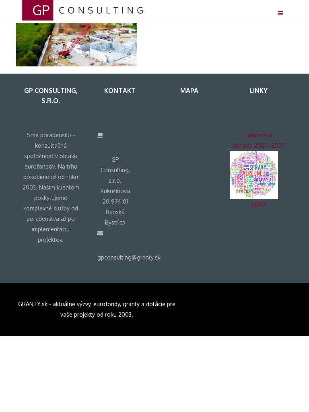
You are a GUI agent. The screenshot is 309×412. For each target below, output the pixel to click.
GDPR (258, 204)
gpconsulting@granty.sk (129, 257)
